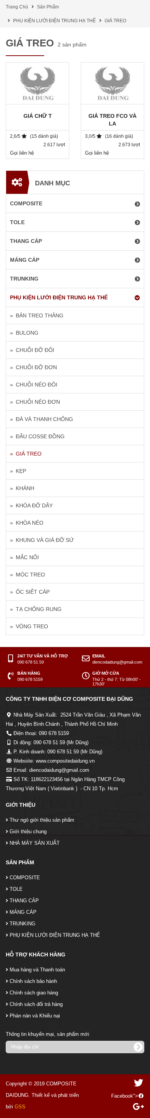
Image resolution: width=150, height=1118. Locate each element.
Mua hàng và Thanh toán (37, 970)
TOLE (16, 889)
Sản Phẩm (48, 7)
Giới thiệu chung (28, 831)
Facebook (122, 1096)
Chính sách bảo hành (33, 981)
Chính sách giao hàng (34, 993)
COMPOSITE (25, 877)
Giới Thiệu (20, 805)
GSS (20, 1107)
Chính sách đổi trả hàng (36, 1004)
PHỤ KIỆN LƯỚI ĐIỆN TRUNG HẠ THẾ (54, 20)
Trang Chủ (17, 7)
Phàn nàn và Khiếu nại (35, 1016)
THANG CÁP (24, 900)
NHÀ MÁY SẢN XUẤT (35, 843)
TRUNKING (22, 923)
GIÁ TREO (115, 20)
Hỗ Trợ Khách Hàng (35, 954)
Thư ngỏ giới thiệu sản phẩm (42, 820)
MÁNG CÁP (23, 912)
